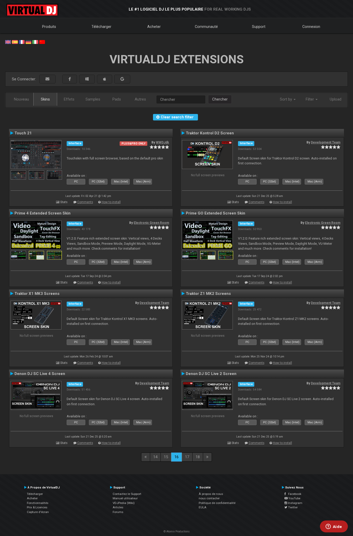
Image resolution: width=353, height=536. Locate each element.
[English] (8, 41)
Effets (69, 99)
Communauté (206, 27)
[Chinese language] (42, 41)
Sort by (286, 99)
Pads (116, 99)
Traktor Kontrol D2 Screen (210, 133)
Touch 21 (23, 133)
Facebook (293, 494)
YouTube (294, 498)
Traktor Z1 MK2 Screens (208, 293)
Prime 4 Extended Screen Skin (42, 213)
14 (155, 457)
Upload (335, 99)
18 (198, 457)
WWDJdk (162, 142)
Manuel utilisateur (125, 498)
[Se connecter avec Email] (47, 79)
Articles (118, 507)
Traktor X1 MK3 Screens (36, 293)
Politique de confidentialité (217, 503)
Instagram (294, 503)
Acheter (154, 27)
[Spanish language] (15, 41)
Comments (85, 202)
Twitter (292, 507)
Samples (93, 99)
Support (258, 27)
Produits (49, 27)
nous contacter (209, 498)
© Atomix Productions (177, 531)
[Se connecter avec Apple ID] (104, 79)
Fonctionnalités (37, 503)
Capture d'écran (38, 512)
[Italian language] (35, 41)
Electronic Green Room (151, 223)
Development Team (325, 142)
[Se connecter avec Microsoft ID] (87, 79)
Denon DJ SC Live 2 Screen (211, 373)
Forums (118, 512)
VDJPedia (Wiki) (124, 503)
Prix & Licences (37, 507)
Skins (45, 99)
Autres (140, 99)
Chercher (220, 99)
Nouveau (21, 99)
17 (187, 457)
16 (176, 457)
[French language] (22, 41)
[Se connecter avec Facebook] (69, 79)
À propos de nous (211, 494)
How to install (111, 202)
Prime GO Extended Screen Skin (215, 213)
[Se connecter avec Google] (122, 79)
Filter (310, 99)
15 (166, 457)
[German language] (28, 41)
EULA (202, 507)
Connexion (311, 27)
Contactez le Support (127, 494)
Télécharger (101, 27)
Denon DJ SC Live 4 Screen (39, 373)
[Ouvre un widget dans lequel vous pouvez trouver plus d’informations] (334, 526)
